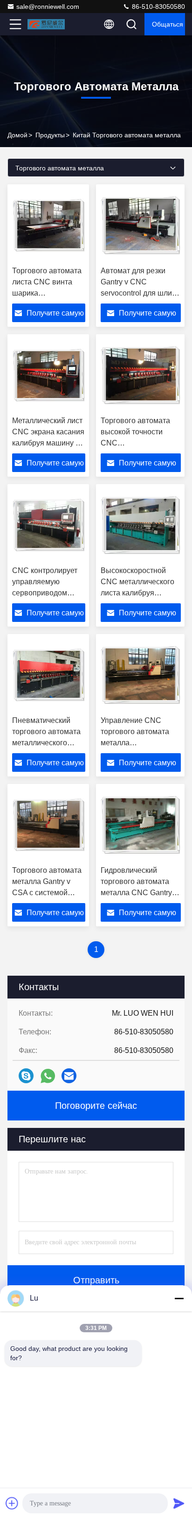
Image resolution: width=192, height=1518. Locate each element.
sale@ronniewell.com (47, 6)
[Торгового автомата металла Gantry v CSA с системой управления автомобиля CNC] (48, 825)
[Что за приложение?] (47, 1076)
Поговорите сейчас (96, 1105)
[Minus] (179, 1298)
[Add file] (12, 1503)
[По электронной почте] (69, 1076)
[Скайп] (26, 1076)
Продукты (50, 135)
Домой (17, 135)
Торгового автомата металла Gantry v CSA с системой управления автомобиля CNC (47, 892)
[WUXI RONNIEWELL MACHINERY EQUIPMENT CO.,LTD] (46, 24)
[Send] (178, 1503)
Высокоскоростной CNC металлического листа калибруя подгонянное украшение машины (137, 593)
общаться (167, 24)
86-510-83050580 (157, 6)
